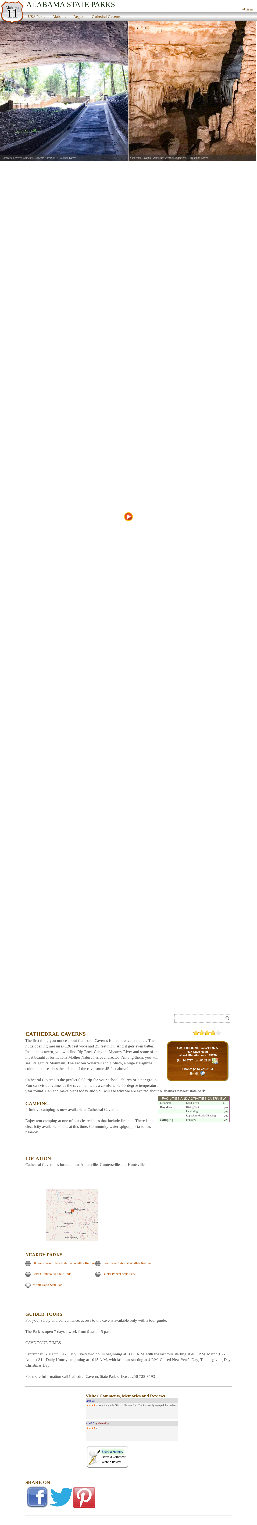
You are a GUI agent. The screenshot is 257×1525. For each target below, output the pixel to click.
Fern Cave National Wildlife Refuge (127, 1263)
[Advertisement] (64, 1019)
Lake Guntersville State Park (52, 1274)
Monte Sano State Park (48, 1285)
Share (249, 9)
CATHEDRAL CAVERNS (197, 1048)
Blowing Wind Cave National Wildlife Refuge (64, 1263)
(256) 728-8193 (203, 1069)
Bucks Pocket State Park (119, 1274)
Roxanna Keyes (67, 157)
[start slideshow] (128, 516)
